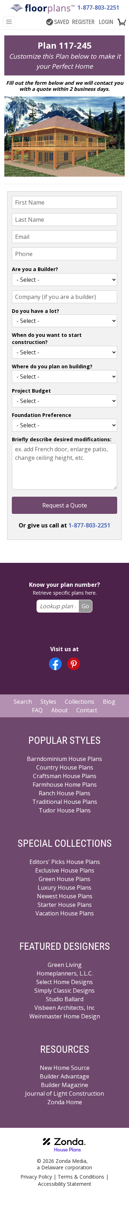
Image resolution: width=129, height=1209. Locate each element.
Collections (79, 702)
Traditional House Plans (64, 802)
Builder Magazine (64, 1085)
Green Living (65, 965)
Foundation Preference (41, 415)
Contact (86, 710)
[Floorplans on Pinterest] (73, 664)
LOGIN (106, 22)
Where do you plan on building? (52, 366)
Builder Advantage (64, 1076)
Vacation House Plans (64, 913)
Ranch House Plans (64, 793)
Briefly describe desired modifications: (61, 439)
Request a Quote (64, 505)
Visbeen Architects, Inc (64, 1008)
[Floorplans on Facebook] (55, 664)
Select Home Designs (64, 982)
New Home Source (65, 1068)
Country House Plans (64, 767)
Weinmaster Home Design (64, 1016)
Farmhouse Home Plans (65, 784)
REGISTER (83, 22)
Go (85, 606)
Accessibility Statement (64, 1183)
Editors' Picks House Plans (64, 862)
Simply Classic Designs (64, 990)
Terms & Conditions (81, 1176)
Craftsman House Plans (64, 776)
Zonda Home (64, 1102)
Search (23, 702)
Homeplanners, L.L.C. (65, 973)
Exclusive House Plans (64, 870)
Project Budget (31, 390)
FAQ (37, 710)
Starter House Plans (65, 905)
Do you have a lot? (35, 311)
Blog (109, 702)
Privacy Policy (36, 1176)
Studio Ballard (64, 999)
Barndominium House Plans (64, 759)
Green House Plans (64, 879)
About (59, 710)
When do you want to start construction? (47, 338)
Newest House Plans (64, 896)
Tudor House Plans (65, 810)
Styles (48, 702)
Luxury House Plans (64, 887)
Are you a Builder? (35, 269)
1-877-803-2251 (98, 7)
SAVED (61, 22)
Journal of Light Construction (64, 1093)
